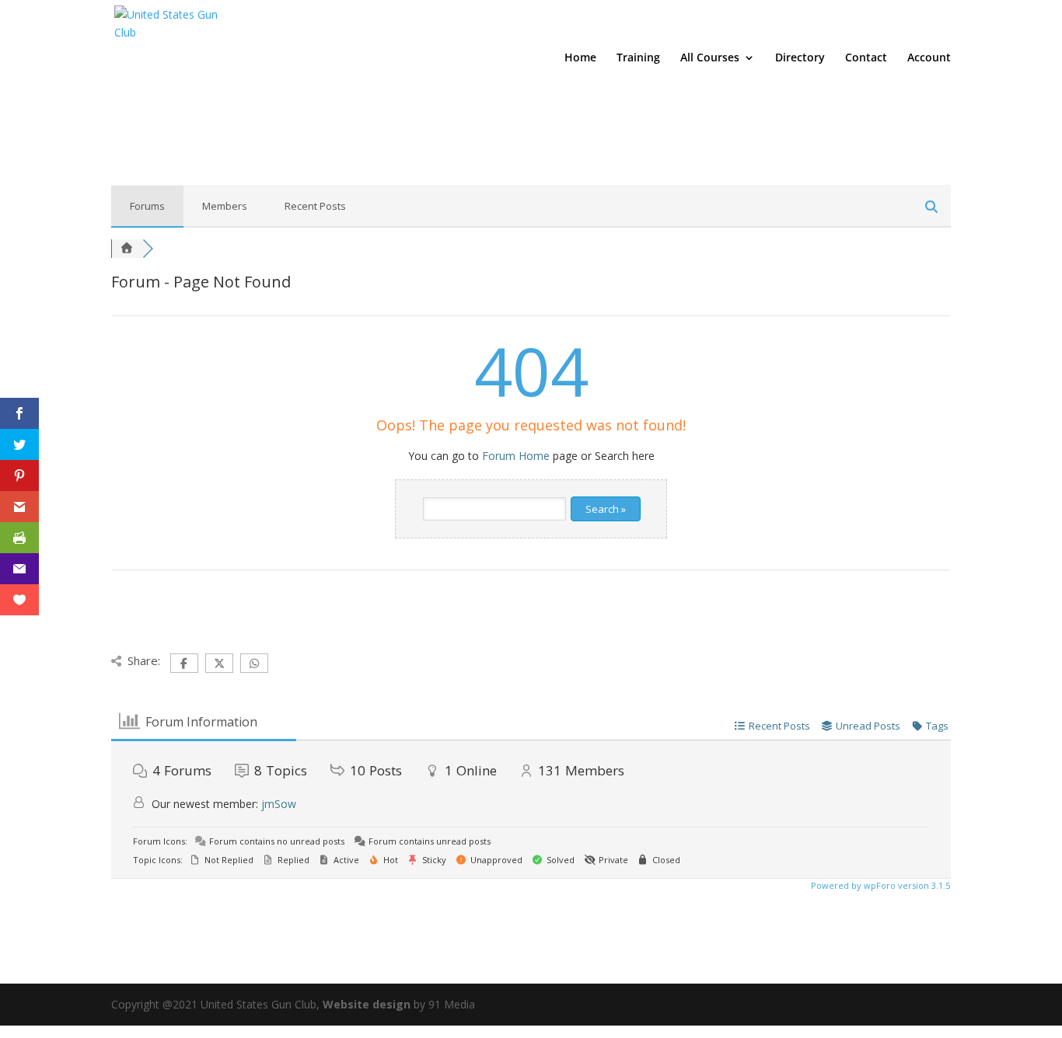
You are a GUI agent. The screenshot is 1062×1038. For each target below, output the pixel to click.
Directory (800, 58)
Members (224, 206)
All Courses (709, 58)
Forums (147, 206)
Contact (866, 58)
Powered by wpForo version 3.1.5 (879, 885)
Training (638, 58)
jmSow (278, 803)
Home (580, 58)
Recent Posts (315, 206)
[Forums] (127, 248)
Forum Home (516, 455)
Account (929, 58)
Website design (366, 1004)
